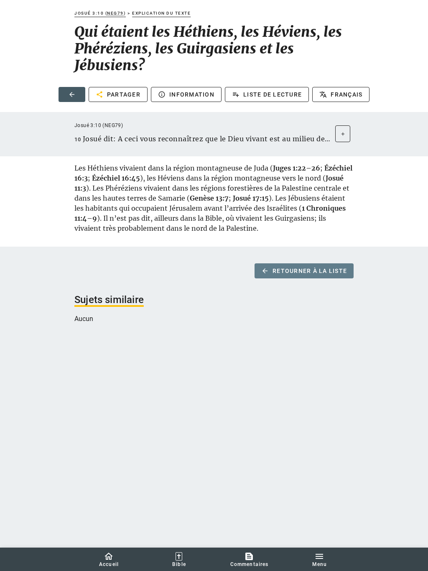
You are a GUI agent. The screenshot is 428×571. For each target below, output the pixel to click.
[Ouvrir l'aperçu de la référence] (342, 133)
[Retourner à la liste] (72, 94)
